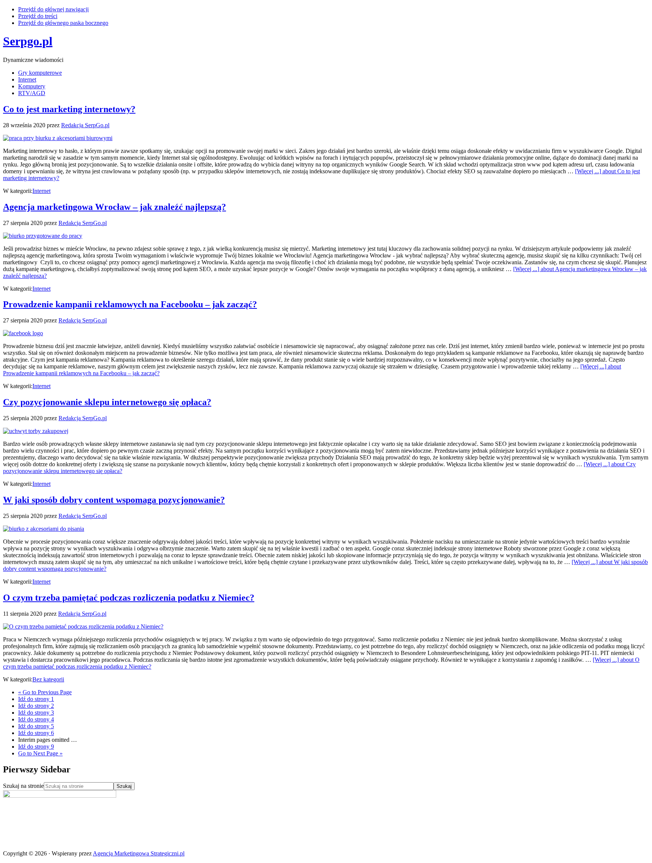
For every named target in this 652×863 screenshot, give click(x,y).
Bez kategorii (48, 679)
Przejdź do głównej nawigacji (53, 9)
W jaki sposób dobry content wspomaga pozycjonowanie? (114, 500)
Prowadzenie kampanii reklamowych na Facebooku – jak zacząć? (130, 304)
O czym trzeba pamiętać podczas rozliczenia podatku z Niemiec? (128, 598)
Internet (41, 191)
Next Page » (40, 753)
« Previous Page (45, 692)
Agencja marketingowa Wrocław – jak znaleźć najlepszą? (114, 207)
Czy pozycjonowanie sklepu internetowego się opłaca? (107, 402)
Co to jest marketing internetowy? (69, 109)
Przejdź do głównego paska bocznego (63, 23)
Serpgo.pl (27, 41)
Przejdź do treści (37, 16)
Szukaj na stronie (23, 786)
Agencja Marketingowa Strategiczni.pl (139, 853)
